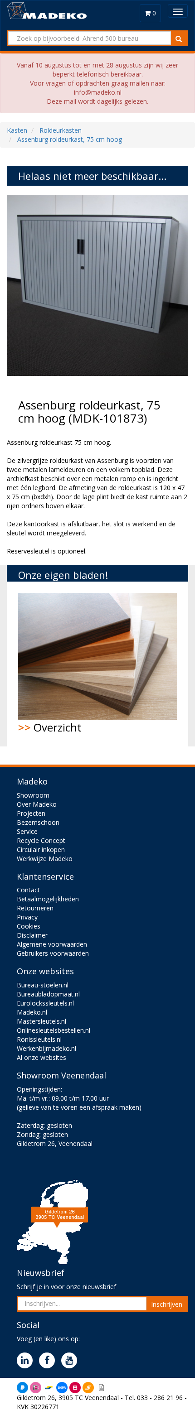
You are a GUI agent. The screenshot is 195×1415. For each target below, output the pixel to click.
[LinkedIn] (27, 1361)
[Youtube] (71, 1361)
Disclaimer (32, 935)
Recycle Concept (41, 840)
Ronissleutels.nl (39, 1039)
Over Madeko (37, 804)
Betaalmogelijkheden (48, 899)
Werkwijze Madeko (45, 858)
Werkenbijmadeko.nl (46, 1048)
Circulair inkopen (41, 849)
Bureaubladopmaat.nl (48, 994)
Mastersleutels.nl (41, 1021)
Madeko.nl (32, 1012)
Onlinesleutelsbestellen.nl (53, 1030)
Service (27, 831)
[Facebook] (49, 1361)
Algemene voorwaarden (52, 944)
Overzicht (50, 727)
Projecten (31, 813)
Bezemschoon (38, 822)
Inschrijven (166, 1304)
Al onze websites (41, 1057)
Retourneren (35, 908)
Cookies (28, 926)
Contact (28, 890)
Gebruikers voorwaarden (53, 953)
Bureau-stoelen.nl (42, 985)
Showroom (33, 795)
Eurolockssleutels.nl (45, 1003)
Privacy (27, 917)
